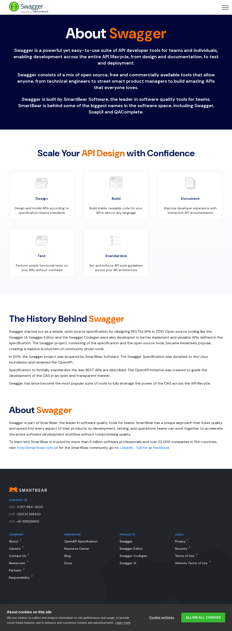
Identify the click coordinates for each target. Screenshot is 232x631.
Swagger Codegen (133, 556)
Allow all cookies (203, 617)
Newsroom (17, 563)
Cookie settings (161, 617)
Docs (68, 563)
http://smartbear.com (35, 447)
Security (181, 549)
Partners (15, 570)
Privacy (180, 541)
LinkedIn (126, 447)
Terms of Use (184, 556)
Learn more (123, 622)
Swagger (126, 541)
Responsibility (19, 578)
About (13, 541)
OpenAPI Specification (81, 541)
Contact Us (17, 556)
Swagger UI (128, 563)
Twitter (142, 447)
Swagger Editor (131, 549)
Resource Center (76, 549)
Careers (15, 549)
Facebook (161, 447)
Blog (67, 556)
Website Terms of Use (191, 563)
